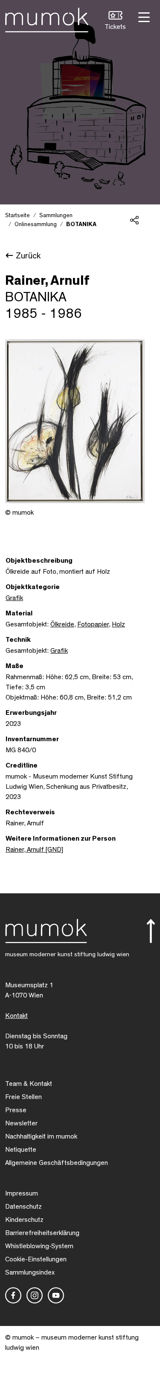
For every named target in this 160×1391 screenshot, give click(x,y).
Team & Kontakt (28, 1083)
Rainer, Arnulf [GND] (34, 849)
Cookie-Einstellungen (36, 1259)
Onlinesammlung (36, 224)
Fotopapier (93, 624)
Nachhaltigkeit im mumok (41, 1136)
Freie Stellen (23, 1097)
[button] (115, 21)
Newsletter (21, 1123)
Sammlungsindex (30, 1272)
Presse (15, 1110)
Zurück (28, 256)
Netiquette (20, 1149)
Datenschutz (23, 1206)
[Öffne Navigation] (143, 16)
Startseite (17, 215)
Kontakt (16, 1015)
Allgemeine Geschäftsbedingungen (56, 1162)
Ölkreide (62, 624)
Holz (118, 624)
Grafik (14, 598)
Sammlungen (56, 215)
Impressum (21, 1193)
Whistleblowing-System (39, 1246)
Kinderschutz (24, 1219)
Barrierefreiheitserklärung (42, 1233)
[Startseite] (46, 18)
